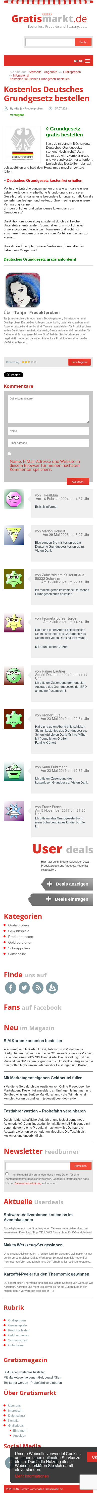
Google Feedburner (52, 988)
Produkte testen (20, 937)
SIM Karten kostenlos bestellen (33, 1041)
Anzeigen (19, 1435)
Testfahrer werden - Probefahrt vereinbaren (33, 1383)
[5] (35, 362)
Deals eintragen (71, 899)
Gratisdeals (16, 1425)
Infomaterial (21, 75)
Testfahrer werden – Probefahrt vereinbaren (45, 1111)
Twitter (24, 988)
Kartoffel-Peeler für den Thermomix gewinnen (46, 1274)
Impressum (15, 1410)
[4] (32, 362)
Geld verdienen (20, 942)
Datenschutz (16, 1415)
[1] (23, 362)
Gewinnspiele (18, 931)
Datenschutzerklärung (27, 1183)
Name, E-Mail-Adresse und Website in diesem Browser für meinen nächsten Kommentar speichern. (45, 465)
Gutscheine (17, 954)
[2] (26, 362)
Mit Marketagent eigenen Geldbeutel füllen (43, 1078)
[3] (29, 362)
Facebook (10, 988)
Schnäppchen (19, 948)
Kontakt (13, 1420)
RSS (38, 988)
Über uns (14, 1405)
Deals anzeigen (72, 884)
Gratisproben (72, 72)
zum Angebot (79, 362)
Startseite (35, 72)
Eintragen (19, 1430)
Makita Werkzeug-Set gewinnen (33, 1245)
